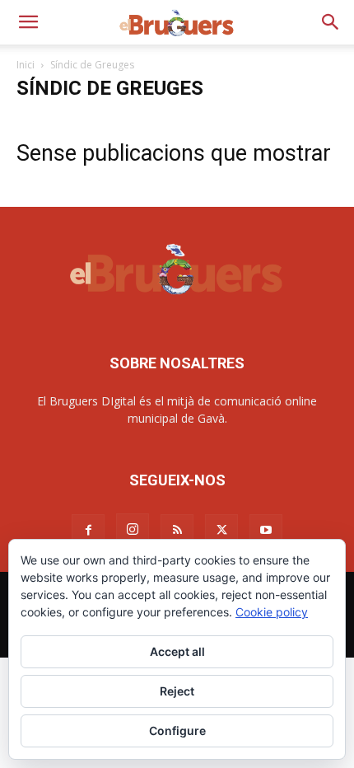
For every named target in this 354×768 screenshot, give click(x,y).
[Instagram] (132, 529)
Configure (177, 731)
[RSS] (177, 530)
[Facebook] (88, 530)
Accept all (177, 651)
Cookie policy (271, 612)
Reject (177, 691)
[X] (221, 530)
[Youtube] (265, 530)
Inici (25, 65)
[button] (28, 22)
